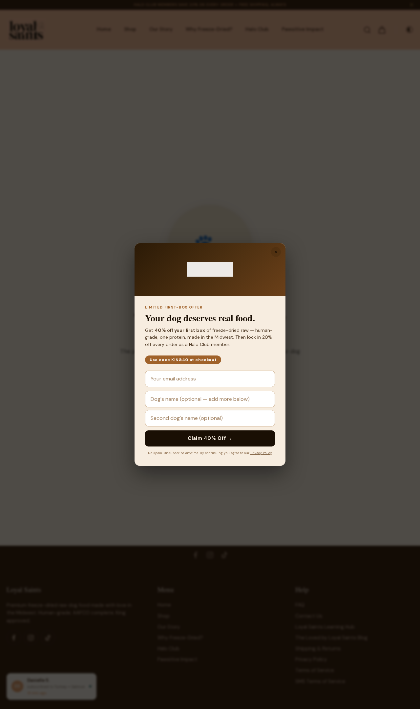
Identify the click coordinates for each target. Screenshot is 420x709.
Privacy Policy (261, 453)
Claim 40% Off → (210, 438)
